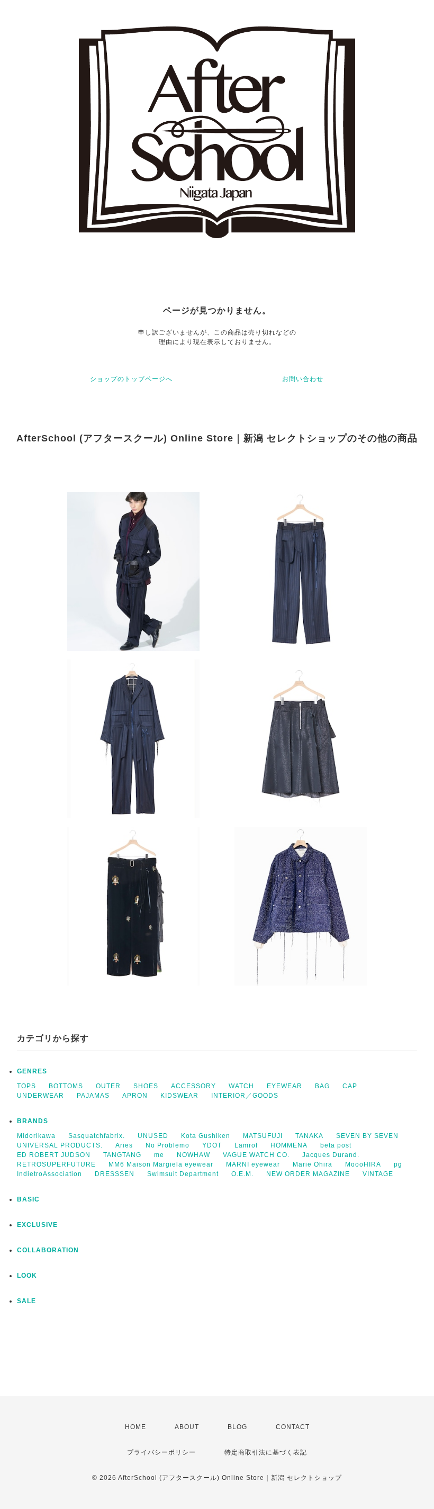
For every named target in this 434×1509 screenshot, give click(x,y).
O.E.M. (242, 1174)
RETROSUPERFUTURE (56, 1164)
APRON (135, 1095)
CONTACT (293, 1427)
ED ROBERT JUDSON (54, 1155)
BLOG (237, 1427)
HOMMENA (289, 1145)
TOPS (26, 1086)
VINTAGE (378, 1174)
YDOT (212, 1145)
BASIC (28, 1199)
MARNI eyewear (253, 1164)
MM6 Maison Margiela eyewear (160, 1164)
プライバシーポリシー (161, 1452)
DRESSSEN (114, 1174)
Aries (124, 1145)
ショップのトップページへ (131, 379)
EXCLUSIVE (37, 1224)
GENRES (32, 1071)
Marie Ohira (312, 1164)
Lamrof (246, 1145)
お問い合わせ (302, 379)
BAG (322, 1086)
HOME (135, 1427)
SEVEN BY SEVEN (367, 1136)
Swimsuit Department (183, 1174)
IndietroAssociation (49, 1174)
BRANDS (32, 1121)
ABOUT (187, 1427)
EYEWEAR (284, 1086)
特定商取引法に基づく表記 (265, 1452)
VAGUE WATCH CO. (256, 1155)
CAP (349, 1086)
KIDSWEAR (179, 1095)
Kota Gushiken (205, 1136)
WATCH (241, 1086)
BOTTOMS (66, 1086)
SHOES (145, 1086)
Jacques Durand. (330, 1155)
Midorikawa (36, 1136)
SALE (26, 1301)
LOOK (27, 1275)
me (159, 1155)
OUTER (108, 1086)
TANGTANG (122, 1155)
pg (398, 1164)
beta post (335, 1145)
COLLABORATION (48, 1250)
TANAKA (309, 1136)
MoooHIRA (363, 1164)
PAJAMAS (93, 1095)
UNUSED (153, 1136)
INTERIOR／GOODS (244, 1095)
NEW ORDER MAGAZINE (308, 1174)
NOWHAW (193, 1155)
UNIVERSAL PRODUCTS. (60, 1145)
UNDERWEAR (40, 1095)
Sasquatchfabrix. (96, 1136)
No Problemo (167, 1145)
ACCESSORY (193, 1086)
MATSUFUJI (263, 1136)
